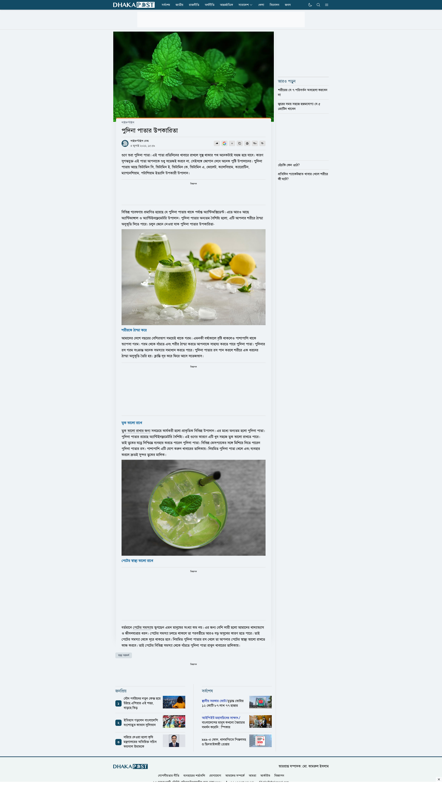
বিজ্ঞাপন (279, 775)
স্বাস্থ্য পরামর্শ (123, 655)
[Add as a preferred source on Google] (224, 143)
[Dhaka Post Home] (130, 766)
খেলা (261, 5)
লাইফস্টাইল (128, 122)
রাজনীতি (194, 5)
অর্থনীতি (209, 5)
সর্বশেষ (166, 5)
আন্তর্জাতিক (226, 5)
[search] (318, 5)
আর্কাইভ (265, 775)
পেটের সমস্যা (142, 627)
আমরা (252, 775)
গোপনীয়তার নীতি (168, 775)
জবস (288, 5)
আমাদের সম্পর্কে (235, 775)
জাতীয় (179, 5)
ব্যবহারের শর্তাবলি (194, 775)
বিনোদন (274, 5)
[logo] (134, 5)
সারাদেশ (244, 5)
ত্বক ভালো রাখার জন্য (136, 431)
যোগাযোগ (215, 775)
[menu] (326, 5)
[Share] (217, 143)
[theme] (310, 5)
